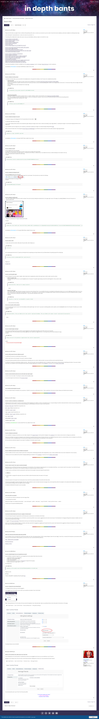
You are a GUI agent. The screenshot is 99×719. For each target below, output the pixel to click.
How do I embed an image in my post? (12, 40)
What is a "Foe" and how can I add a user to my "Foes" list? (15, 62)
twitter (8, 408)
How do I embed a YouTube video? (11, 39)
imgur (53, 126)
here (24, 575)
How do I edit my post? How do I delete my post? (14, 49)
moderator (46, 363)
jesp (84, 29)
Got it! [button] (93, 717)
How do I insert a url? (9, 44)
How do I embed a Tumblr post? (11, 43)
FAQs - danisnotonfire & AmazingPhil (12, 539)
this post (23, 560)
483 (86, 31)
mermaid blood (13, 422)
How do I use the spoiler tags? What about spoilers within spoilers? (17, 47)
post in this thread (15, 521)
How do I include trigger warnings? (11, 48)
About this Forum (45, 64)
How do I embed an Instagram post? (11, 42)
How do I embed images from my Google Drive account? (15, 45)
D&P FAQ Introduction (9, 541)
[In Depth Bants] (49, 9)
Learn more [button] (33, 717)
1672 (86, 662)
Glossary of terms (8, 543)
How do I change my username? (11, 54)
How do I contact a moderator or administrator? (14, 53)
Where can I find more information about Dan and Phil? (15, 61)
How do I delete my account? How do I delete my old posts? (16, 55)
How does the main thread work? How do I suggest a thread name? (17, 60)
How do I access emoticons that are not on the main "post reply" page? (18, 50)
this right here (7, 263)
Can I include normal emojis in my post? (12, 51)
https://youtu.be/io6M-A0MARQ (53, 95)
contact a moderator (30, 64)
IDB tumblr (11, 405)
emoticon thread (24, 377)
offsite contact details (60, 363)
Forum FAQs (8, 22)
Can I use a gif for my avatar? (10, 59)
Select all (12, 88)
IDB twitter (7, 405)
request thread (35, 435)
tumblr (14, 410)
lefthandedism (13, 66)
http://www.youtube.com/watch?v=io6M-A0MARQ (49, 81)
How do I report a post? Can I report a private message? (15, 56)
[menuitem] (8, 1)
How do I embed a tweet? (10, 41)
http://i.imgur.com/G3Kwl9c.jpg (28, 128)
